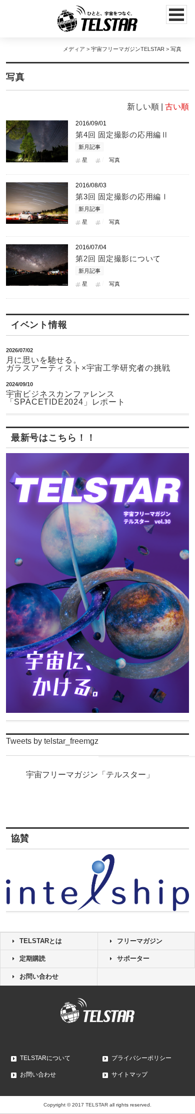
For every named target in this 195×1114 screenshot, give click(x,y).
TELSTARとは (41, 941)
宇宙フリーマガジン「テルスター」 (90, 774)
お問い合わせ (39, 976)
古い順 (177, 106)
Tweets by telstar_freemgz (52, 741)
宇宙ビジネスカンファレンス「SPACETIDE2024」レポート (66, 398)
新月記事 (89, 147)
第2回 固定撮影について (118, 258)
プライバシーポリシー (142, 1058)
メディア (74, 49)
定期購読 (33, 958)
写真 (114, 160)
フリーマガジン (139, 941)
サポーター (133, 958)
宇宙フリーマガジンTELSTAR (127, 49)
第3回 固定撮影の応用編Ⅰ (122, 196)
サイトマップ (130, 1074)
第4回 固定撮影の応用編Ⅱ (122, 134)
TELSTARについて (45, 1058)
